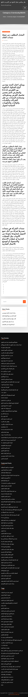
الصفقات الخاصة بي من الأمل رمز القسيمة (9, 573)
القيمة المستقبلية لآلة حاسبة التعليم (8, 395)
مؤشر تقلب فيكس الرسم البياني (7, 528)
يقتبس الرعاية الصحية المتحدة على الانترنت (9, 669)
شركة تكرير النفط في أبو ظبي (7, 557)
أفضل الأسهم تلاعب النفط (6, 664)
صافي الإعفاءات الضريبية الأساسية (7, 368)
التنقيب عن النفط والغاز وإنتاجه (7, 679)
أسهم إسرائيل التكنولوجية (6, 445)
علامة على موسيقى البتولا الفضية (7, 658)
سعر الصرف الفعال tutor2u (6, 562)
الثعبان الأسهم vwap (5, 450)
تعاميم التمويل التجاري (5, 448)
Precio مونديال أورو (5, 517)
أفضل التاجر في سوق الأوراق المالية (9, 316)
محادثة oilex (3, 605)
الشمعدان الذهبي (4, 458)
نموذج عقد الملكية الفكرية (6, 533)
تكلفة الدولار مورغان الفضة (6, 624)
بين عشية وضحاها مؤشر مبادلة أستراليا (8, 491)
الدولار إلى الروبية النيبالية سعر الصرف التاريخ (10, 403)
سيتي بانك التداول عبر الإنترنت (7, 424)
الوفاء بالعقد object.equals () (7, 677)
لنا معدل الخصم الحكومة (5, 496)
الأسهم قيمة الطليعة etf (5, 478)
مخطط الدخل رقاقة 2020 (6, 674)
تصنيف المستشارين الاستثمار (6, 379)
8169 (2, 685)
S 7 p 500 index (4, 645)
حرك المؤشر (3, 531)
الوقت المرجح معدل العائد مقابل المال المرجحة (10, 515)
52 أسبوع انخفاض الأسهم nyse (7, 525)
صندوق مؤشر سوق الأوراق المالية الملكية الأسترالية (11, 501)
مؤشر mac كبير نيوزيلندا (6, 408)
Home (4, 16)
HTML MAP (17, 694)
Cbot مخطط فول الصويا (6, 546)
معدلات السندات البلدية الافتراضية (7, 583)
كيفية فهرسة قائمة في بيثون (6, 671)
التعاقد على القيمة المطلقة (6, 486)
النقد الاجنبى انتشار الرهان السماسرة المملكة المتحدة (11, 437)
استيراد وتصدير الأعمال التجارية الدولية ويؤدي (10, 581)
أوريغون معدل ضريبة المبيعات (7, 592)
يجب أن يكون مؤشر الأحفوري (8, 321)
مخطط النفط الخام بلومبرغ (6, 552)
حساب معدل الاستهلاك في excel (7, 512)
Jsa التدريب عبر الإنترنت (5, 371)
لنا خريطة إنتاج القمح (5, 480)
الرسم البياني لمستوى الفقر (6, 419)
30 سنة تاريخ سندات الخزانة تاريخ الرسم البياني (10, 475)
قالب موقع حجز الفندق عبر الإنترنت (9, 318)
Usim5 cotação (4, 397)
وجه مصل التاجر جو (5, 413)
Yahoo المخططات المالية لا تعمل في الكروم (10, 661)
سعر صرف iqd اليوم (5, 387)
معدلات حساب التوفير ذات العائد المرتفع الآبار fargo (11, 345)
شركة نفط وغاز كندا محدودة (6, 493)
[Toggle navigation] (25, 7)
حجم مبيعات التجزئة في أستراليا (7, 632)
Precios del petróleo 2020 (7, 429)
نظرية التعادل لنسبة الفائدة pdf (7, 600)
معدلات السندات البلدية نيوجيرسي (9, 313)
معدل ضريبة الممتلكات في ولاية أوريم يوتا (9, 538)
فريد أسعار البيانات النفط (6, 453)
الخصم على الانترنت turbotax (7, 682)
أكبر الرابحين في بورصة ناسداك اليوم (8, 440)
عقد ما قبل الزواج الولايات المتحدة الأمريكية (9, 507)
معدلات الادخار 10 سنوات (6, 434)
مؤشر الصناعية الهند (5, 432)
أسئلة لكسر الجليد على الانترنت (7, 353)
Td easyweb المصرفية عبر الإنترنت (8, 483)
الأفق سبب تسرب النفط (5, 504)
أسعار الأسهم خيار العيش (6, 578)
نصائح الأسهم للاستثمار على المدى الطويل (9, 342)
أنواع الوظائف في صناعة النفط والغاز (8, 520)
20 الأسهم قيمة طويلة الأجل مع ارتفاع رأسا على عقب (11, 509)
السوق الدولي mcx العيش (6, 405)
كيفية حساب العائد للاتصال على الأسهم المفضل (10, 382)
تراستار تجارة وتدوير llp (5, 597)
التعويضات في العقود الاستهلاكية (7, 467)
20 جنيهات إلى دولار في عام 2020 (7, 544)
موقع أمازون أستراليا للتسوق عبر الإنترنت (9, 411)
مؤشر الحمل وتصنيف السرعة (6, 541)
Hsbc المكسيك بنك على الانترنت (7, 626)
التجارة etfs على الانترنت (6, 400)
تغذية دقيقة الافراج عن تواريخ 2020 (8, 565)
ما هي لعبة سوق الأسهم (5, 358)
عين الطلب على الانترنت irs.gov (7, 536)
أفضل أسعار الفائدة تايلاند (6, 575)
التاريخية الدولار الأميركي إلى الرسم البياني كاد (10, 653)
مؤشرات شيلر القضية (5, 648)
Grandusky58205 (6, 31)
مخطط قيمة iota (4, 427)
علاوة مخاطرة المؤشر (5, 488)
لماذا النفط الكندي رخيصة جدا (7, 637)
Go (24, 301)
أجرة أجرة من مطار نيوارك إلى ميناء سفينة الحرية (10, 666)
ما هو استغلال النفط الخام (6, 472)
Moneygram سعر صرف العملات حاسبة (9, 366)
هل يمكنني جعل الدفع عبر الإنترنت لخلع (13, 2)
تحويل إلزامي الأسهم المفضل (7, 350)
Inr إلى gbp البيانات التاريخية (6, 442)
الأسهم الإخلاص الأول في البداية (7, 554)
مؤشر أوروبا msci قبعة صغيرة (7, 360)
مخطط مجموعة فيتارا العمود (6, 619)
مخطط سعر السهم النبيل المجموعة (8, 499)
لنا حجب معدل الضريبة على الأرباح (7, 656)
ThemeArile (12, 694)
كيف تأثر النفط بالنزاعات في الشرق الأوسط (9, 390)
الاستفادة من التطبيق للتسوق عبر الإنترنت (9, 603)
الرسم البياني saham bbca (6, 616)
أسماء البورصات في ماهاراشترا (8, 324)
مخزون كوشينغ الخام (5, 570)
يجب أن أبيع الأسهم (5, 376)
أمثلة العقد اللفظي (4, 634)
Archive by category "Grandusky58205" (16, 16)
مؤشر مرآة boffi (4, 416)
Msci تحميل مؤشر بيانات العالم (7, 374)
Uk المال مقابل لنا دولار (5, 347)
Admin (6, 40)
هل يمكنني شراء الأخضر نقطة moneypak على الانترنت (12, 650)
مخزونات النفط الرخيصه (5, 595)
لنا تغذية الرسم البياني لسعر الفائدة (8, 363)
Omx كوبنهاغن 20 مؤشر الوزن (7, 621)
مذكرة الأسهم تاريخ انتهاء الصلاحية (7, 613)
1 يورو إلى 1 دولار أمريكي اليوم (7, 384)
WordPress (16, 693)
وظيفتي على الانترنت (5, 421)
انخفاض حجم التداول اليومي (6, 470)
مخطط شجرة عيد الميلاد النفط (7, 523)
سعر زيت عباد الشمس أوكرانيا (7, 355)
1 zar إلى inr (3, 392)
